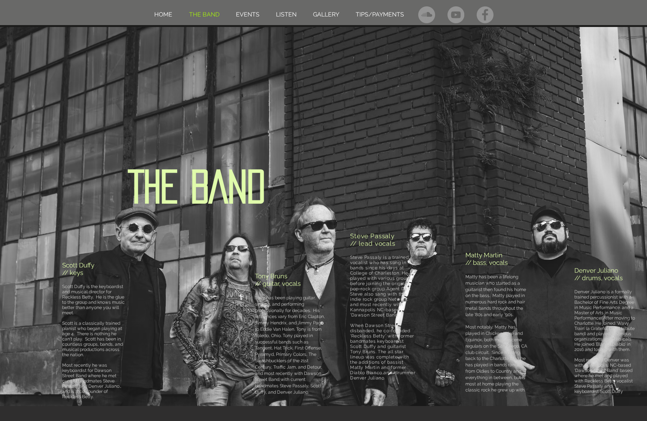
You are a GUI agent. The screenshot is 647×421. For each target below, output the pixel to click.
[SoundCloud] (426, 14)
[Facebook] (485, 14)
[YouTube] (455, 14)
